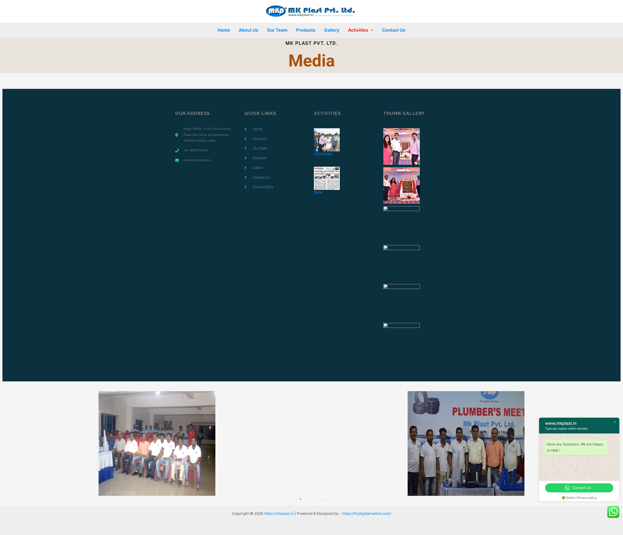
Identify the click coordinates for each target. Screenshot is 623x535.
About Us (248, 30)
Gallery (331, 30)
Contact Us (393, 30)
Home (224, 30)
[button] (370, 30)
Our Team (277, 30)
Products (305, 30)
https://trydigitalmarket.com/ (366, 513)
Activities (358, 30)
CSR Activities (323, 153)
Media (318, 192)
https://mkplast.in (279, 513)
